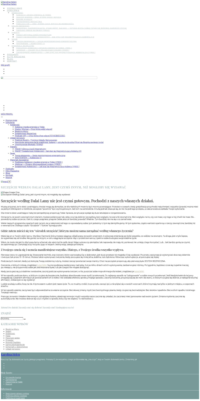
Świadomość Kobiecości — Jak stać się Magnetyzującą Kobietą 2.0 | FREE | (55, 52)
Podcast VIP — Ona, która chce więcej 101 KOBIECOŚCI (45, 24)
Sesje (15, 39)
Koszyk (9, 177)
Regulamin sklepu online (17, 394)
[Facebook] (6, 69)
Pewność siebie (13, 338)
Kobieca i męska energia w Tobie (33, 15)
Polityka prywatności (15, 398)
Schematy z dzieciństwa (17, 347)
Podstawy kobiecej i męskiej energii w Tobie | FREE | (44, 48)
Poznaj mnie (14, 8)
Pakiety (16, 32)
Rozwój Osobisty (13, 342)
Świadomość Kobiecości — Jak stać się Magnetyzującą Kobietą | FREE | (47, 166)
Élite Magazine (16, 57)
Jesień (8, 331)
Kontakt (12, 61)
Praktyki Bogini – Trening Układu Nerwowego (36, 140)
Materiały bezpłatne (23, 46)
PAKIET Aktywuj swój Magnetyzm (33, 35)
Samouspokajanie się (15, 345)
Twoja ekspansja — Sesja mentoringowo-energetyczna (46, 41)
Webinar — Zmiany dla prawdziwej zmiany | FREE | (42, 50)
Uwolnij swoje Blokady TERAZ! (33, 30)
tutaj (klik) (42, 265)
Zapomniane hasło (14, 382)
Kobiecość (17, 13)
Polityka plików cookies (16, 396)
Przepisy (9, 340)
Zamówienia (11, 380)
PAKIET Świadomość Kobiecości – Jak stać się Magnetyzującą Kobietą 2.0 (55, 37)
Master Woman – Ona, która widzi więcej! (38, 17)
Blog (10, 59)
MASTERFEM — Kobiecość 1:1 (30, 43)
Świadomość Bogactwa (29, 21)
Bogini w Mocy (24, 19)
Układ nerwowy (20, 26)
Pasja (8, 336)
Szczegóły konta (13, 377)
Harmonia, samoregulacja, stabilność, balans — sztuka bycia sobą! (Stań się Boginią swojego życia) (71, 28)
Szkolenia (13, 10)
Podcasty (12, 54)
